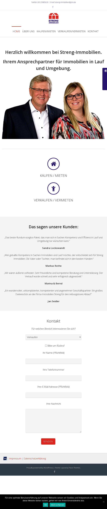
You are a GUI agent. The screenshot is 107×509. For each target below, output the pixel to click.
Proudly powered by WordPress (39, 467)
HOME (16, 31)
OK (45, 505)
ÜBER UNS (28, 31)
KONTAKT (93, 31)
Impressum (15, 458)
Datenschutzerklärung (35, 458)
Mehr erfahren (57, 505)
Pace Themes (74, 467)
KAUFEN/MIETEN (46, 31)
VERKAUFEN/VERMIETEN (72, 31)
